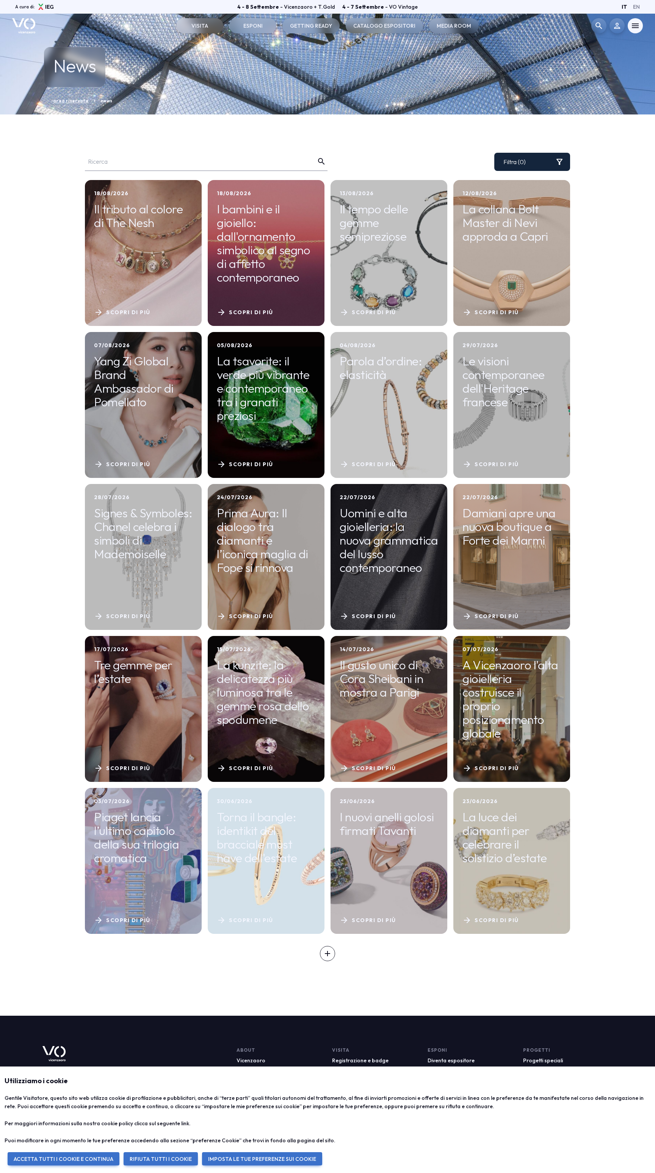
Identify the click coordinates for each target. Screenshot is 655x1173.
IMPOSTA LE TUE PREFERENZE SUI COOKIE (262, 1159)
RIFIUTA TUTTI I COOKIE (161, 1159)
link (185, 1123)
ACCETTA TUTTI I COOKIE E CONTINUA (63, 1159)
